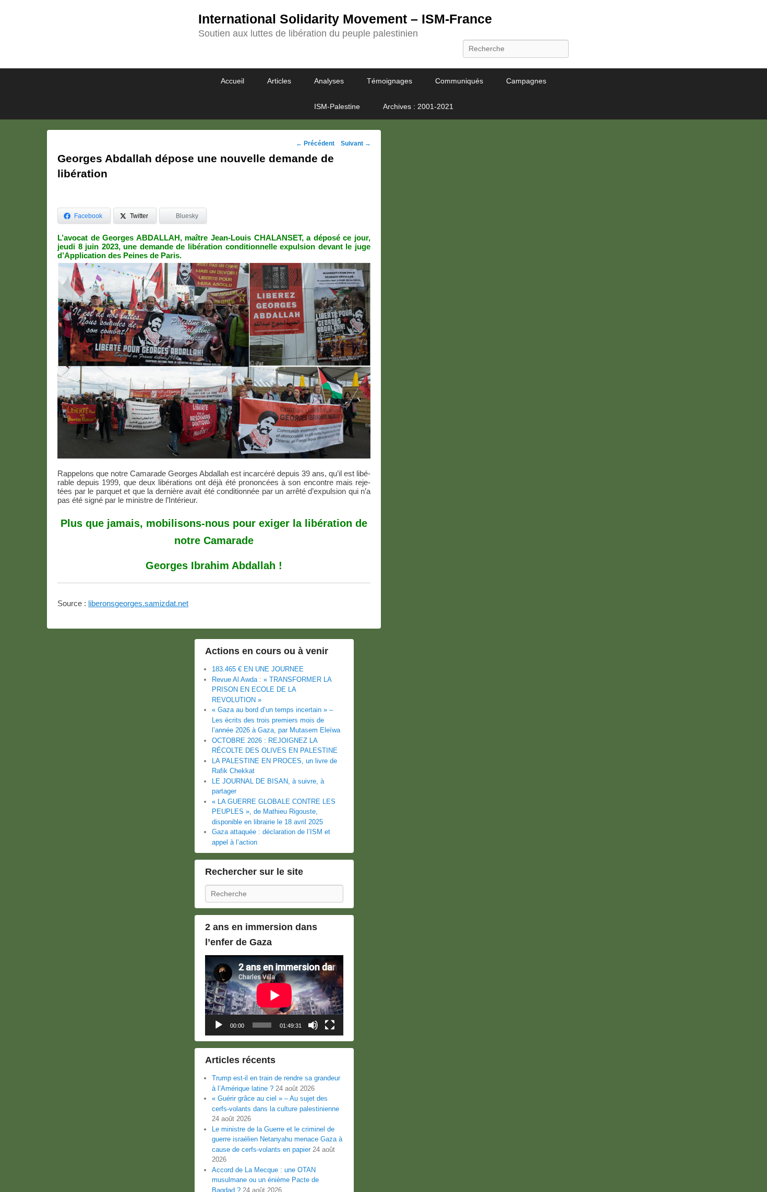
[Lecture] (218, 1025)
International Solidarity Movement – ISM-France (345, 18)
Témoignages (389, 81)
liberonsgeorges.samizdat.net (138, 603)
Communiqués (459, 81)
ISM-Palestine (337, 106)
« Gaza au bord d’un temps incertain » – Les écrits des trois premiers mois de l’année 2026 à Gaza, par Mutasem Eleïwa (276, 720)
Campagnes (526, 81)
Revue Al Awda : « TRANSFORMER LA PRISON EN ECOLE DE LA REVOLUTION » (271, 690)
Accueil (232, 81)
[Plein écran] (330, 1025)
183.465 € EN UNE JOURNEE (258, 669)
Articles (279, 81)
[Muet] (313, 1025)
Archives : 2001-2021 (418, 106)
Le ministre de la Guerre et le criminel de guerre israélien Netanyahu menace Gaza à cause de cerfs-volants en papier (277, 1139)
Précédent (315, 143)
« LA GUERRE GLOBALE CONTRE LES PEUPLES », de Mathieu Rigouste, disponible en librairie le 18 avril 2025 (273, 812)
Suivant (356, 143)
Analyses (329, 81)
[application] (274, 995)
